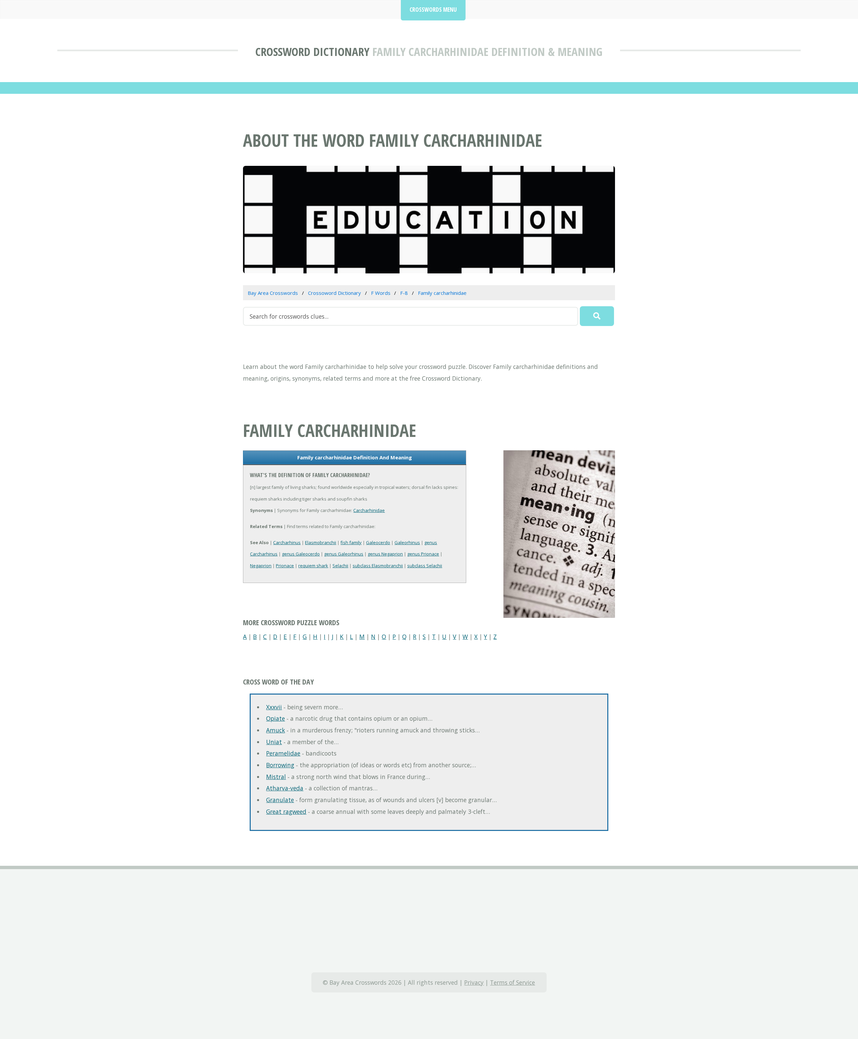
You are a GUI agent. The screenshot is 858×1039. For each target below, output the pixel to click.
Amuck (275, 730)
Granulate (280, 800)
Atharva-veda (284, 788)
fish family (351, 542)
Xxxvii (274, 707)
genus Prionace (423, 554)
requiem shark (313, 566)
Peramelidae (283, 753)
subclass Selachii (424, 566)
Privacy (474, 982)
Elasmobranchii (320, 542)
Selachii (340, 566)
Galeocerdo (378, 542)
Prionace (285, 566)
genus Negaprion (385, 554)
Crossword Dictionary (312, 51)
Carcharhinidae (369, 510)
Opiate (275, 718)
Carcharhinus (287, 542)
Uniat (274, 742)
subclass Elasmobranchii (378, 566)
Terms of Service (512, 982)
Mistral (276, 777)
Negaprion (260, 566)
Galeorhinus (407, 542)
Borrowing (280, 765)
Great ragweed (286, 811)
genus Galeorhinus (343, 554)
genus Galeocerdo (301, 554)
